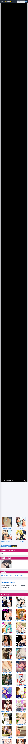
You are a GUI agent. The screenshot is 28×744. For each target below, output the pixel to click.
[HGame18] (8, 1)
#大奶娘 (20, 575)
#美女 (3, 575)
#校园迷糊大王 (11, 575)
